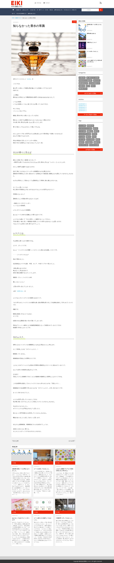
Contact (47, 3)
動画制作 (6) (96, 142)
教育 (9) (97, 139)
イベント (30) (82, 125)
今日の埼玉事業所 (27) (21, 13)
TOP (13, 18)
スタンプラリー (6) (83, 145)
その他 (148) (32, 10)
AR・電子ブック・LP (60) (42, 10)
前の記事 (16, 441)
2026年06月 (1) (83, 107)
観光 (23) (95, 128)
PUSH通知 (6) (88, 142)
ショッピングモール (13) (84, 134)
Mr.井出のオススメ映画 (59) (70, 10)
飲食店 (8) (81, 142)
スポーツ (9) (81, 139)
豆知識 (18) (18, 10)
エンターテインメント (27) (85, 128)
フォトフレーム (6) (93, 145)
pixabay (29, 79)
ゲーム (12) (81, 136)
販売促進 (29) (90, 125)
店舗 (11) (88, 136)
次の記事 (71, 441)
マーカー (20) (82, 131)
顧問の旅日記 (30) (58, 10)
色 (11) (13, 13)
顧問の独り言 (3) (31, 13)
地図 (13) (96, 131)
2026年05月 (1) (83, 109)
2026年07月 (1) (83, 105)
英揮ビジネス (22, 4)
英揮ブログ (18, 18)
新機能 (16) (89, 131)
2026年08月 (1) (83, 104)
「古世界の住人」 (20, 291)
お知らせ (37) (25, 10)
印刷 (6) (51, 10)
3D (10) (94, 136)
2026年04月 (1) (83, 110)
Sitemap (38, 3)
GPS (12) (94, 134)
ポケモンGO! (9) (90, 139)
